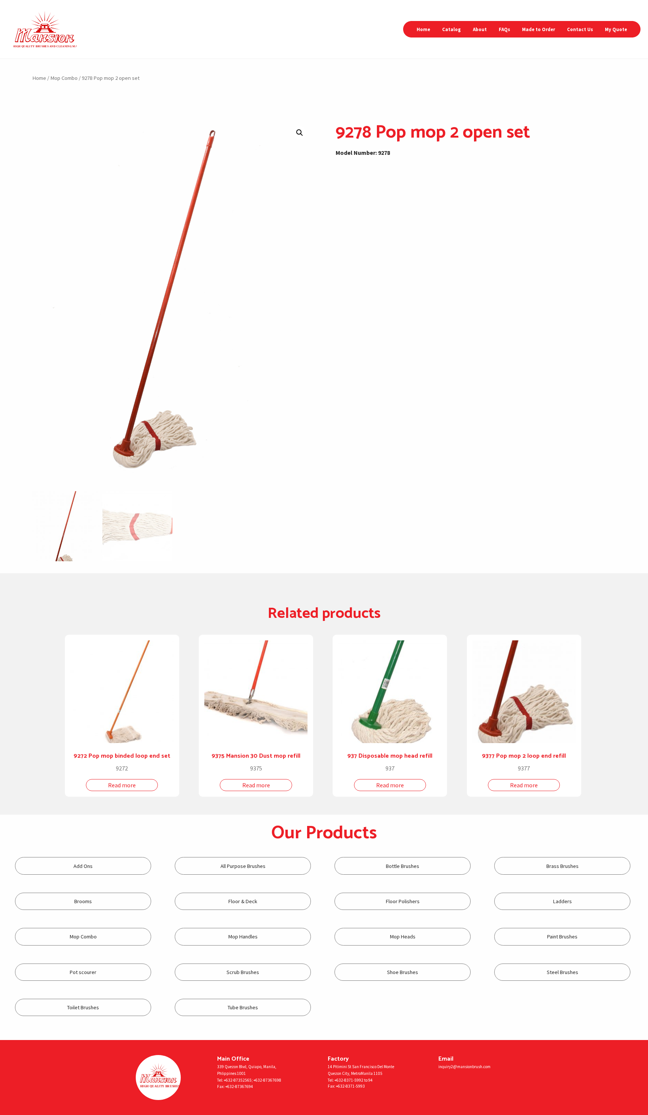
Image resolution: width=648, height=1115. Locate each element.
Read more (122, 785)
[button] (299, 132)
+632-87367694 (239, 1086)
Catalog (451, 29)
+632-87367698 (267, 1080)
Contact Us (580, 29)
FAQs (504, 29)
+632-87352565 (238, 1080)
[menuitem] (423, 29)
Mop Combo (64, 78)
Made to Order (538, 29)
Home (423, 29)
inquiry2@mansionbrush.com (464, 1066)
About (480, 29)
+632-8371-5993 (350, 1086)
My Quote (616, 29)
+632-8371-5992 (348, 1080)
